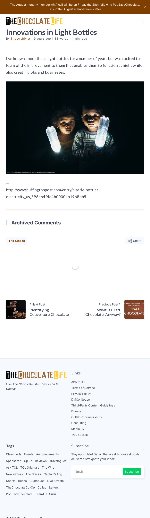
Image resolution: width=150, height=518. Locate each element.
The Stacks (17, 241)
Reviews (41, 461)
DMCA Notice (80, 399)
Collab (42, 487)
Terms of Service (83, 388)
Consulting (78, 423)
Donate (76, 411)
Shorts (10, 481)
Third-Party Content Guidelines (93, 405)
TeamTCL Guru (45, 494)
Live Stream (55, 481)
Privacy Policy (81, 394)
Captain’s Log (53, 474)
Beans (22, 481)
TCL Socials (79, 435)
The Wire (48, 467)
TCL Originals (29, 467)
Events (28, 454)
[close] (145, 7)
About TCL (78, 382)
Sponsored (13, 461)
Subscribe (132, 471)
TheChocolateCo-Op (20, 487)
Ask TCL (12, 467)
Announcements (47, 454)
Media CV (78, 429)
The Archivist (20, 38)
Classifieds (13, 454)
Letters (54, 487)
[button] (139, 21)
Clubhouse (37, 481)
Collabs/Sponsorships (86, 417)
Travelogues (58, 461)
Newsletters (14, 474)
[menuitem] (107, 382)
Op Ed (28, 461)
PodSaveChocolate (19, 494)
